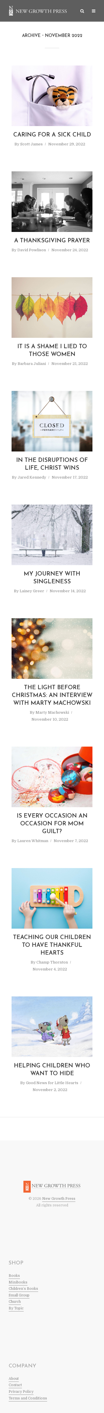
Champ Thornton (52, 962)
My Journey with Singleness (52, 578)
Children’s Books (23, 1289)
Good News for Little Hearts (52, 1083)
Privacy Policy (21, 1392)
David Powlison (31, 250)
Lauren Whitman (32, 841)
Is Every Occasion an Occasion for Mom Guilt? (52, 824)
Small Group (19, 1295)
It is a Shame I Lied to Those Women (52, 350)
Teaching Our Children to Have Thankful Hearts (52, 945)
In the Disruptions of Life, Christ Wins (52, 464)
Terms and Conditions (28, 1398)
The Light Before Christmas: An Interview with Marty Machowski (52, 695)
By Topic (16, 1308)
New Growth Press (58, 1199)
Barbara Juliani (32, 363)
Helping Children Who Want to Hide (52, 1070)
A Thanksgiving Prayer (52, 241)
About (14, 1379)
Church (15, 1302)
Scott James (31, 144)
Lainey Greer (32, 591)
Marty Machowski (52, 712)
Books (14, 1276)
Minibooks (18, 1282)
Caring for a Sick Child (52, 135)
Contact (15, 1385)
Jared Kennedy (32, 477)
